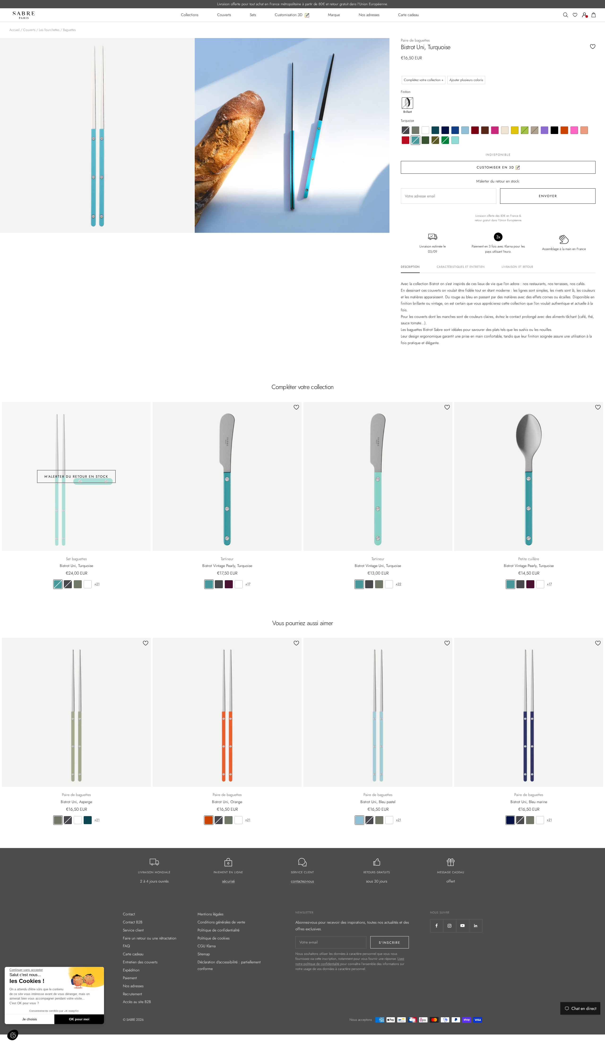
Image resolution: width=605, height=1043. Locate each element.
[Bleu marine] (510, 820)
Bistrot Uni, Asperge (76, 802)
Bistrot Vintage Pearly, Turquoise (227, 565)
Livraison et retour (517, 267)
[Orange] (208, 820)
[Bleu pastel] (359, 820)
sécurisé (228, 881)
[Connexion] (584, 15)
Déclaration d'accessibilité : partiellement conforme (229, 965)
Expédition (131, 970)
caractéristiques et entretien (461, 267)
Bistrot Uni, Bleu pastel (377, 802)
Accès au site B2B (137, 1001)
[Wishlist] (575, 15)
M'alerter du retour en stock (76, 476)
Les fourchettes (49, 29)
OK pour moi (79, 1019)
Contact (129, 914)
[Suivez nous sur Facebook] (436, 925)
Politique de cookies (213, 938)
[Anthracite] (68, 584)
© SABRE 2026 (133, 1019)
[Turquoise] (58, 584)
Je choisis (29, 1019)
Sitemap (204, 954)
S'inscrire (389, 942)
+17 (247, 584)
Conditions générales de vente (221, 922)
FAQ (126, 946)
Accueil (14, 29)
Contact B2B (133, 922)
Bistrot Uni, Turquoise (76, 565)
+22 (398, 584)
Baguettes (69, 29)
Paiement (130, 978)
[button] (12, 1035)
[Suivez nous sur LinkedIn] (475, 925)
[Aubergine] (228, 584)
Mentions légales (210, 914)
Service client (133, 930)
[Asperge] (77, 584)
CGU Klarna (207, 946)
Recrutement (132, 994)
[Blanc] (87, 584)
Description (410, 267)
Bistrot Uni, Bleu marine (528, 802)
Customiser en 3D (496, 167)
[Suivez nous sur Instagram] (449, 925)
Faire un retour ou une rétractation (149, 938)
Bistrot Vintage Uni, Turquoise (378, 565)
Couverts (29, 29)
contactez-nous (302, 881)
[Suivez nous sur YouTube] (462, 925)
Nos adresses (133, 986)
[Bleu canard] (87, 820)
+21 (96, 584)
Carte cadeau (133, 954)
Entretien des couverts (140, 962)
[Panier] (594, 15)
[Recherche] (565, 15)
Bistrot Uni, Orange (227, 802)
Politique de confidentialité (218, 930)
